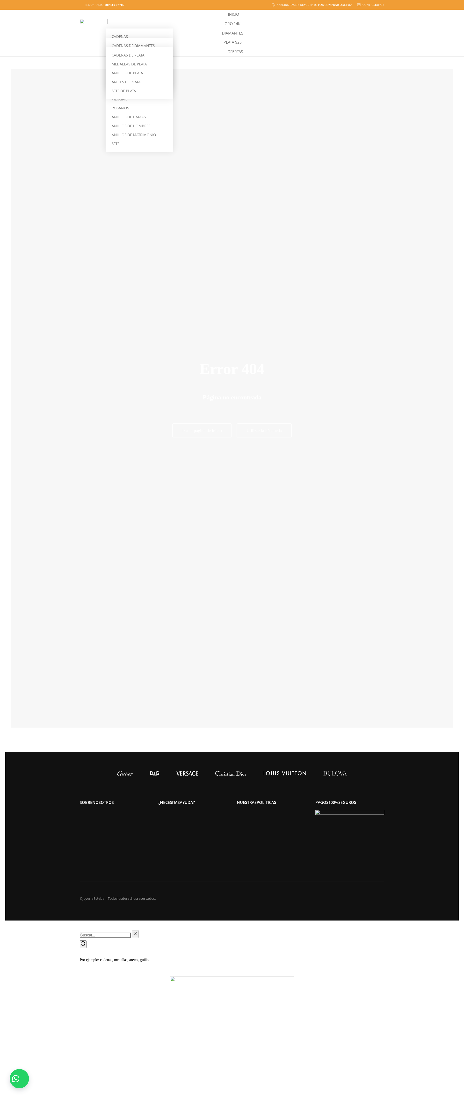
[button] (19, 1078)
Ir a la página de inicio (202, 430)
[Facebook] (382, 898)
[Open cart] (381, 33)
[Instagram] (373, 898)
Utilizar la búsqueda (264, 430)
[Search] (83, 944)
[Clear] (135, 934)
